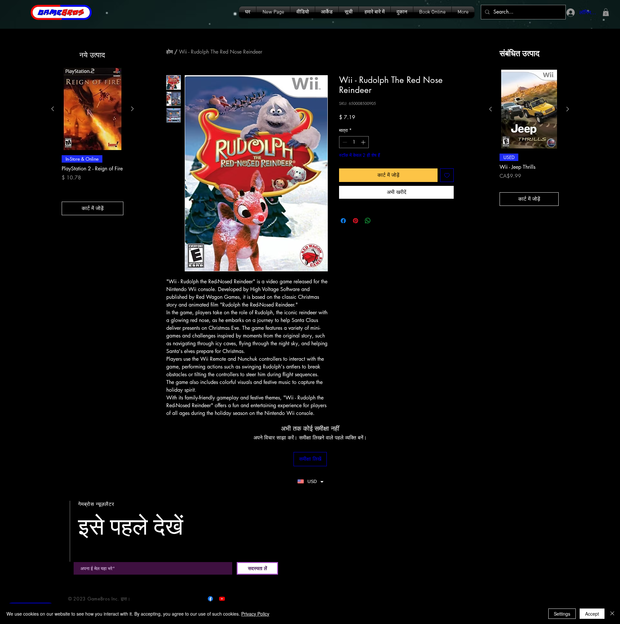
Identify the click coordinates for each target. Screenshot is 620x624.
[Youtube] (222, 598)
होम (169, 51)
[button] (348, 12)
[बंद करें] (612, 614)
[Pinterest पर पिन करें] (355, 221)
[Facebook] (210, 598)
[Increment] (364, 142)
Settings (562, 613)
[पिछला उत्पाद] (53, 109)
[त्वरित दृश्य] (92, 109)
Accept (592, 613)
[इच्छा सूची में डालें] (447, 175)
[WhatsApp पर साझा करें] (368, 221)
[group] (92, 141)
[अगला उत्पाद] (132, 109)
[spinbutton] (354, 142)
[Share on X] (380, 221)
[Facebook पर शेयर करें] (343, 221)
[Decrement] (344, 142)
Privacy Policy (255, 613)
